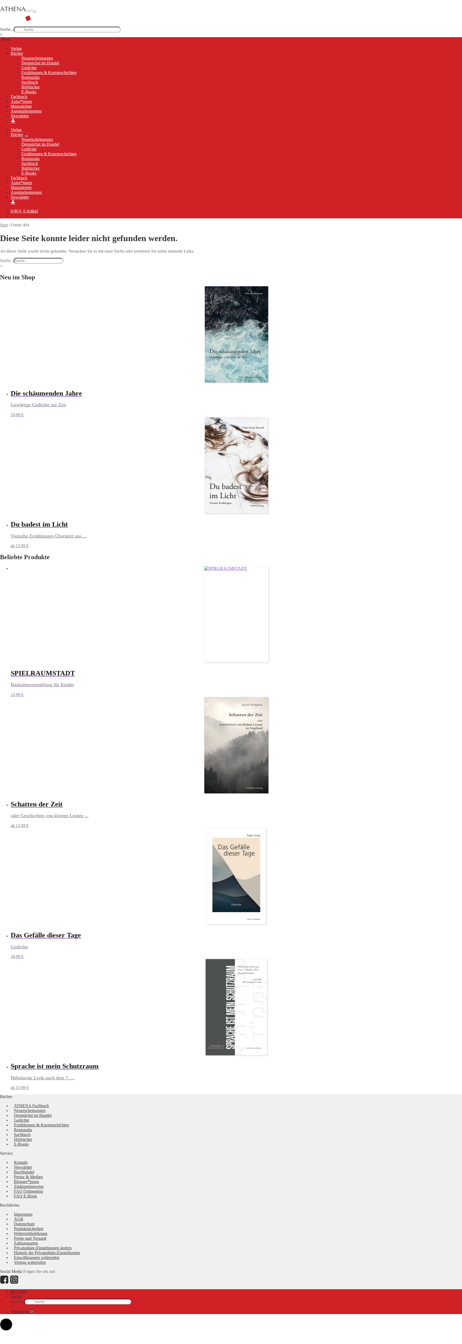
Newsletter (20, 116)
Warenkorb (22, 1311)
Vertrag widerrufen (30, 1262)
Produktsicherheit (28, 1228)
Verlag (16, 48)
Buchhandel (24, 1172)
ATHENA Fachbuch (31, 1105)
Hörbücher (30, 87)
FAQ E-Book (25, 1196)
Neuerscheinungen (37, 58)
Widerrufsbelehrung (30, 1233)
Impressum (23, 1214)
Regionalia (30, 77)
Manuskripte (21, 106)
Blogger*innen (26, 1181)
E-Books (28, 92)
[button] (6, 1324)
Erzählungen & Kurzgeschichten (48, 72)
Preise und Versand (30, 1238)
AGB (18, 1219)
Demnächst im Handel (40, 63)
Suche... (7, 29)
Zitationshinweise (29, 1186)
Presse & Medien (28, 1177)
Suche (16, 1296)
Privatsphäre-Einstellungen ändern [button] (43, 1248)
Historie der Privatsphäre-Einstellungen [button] (47, 1252)
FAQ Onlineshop (28, 1191)
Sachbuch (29, 82)
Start (4, 225)
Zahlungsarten (26, 1243)
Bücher (17, 53)
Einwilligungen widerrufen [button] (36, 1257)
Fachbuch (19, 96)
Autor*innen (21, 101)
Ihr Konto (19, 1291)
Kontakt (21, 1162)
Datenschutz (24, 1224)
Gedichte (29, 67)
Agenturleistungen (26, 111)
